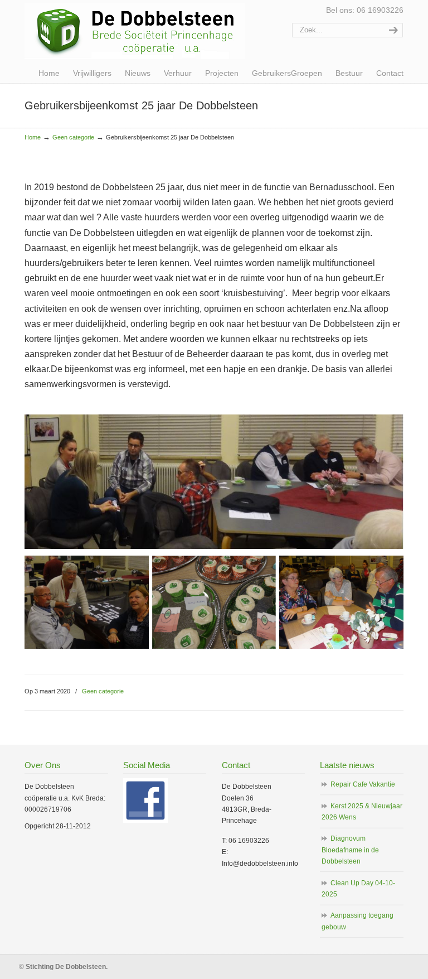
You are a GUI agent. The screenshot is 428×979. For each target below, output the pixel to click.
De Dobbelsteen (135, 31)
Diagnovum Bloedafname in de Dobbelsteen (350, 850)
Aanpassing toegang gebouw (357, 921)
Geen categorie (73, 137)
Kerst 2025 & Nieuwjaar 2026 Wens (362, 811)
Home (33, 137)
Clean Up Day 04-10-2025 (358, 888)
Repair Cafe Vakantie (362, 784)
